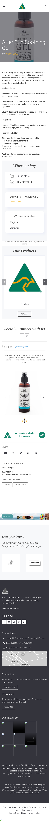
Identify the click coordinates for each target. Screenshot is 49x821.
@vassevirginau (21, 346)
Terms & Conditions (17, 813)
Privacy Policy (34, 813)
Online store (23, 176)
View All (24, 314)
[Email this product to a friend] (5, 453)
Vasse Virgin (12, 54)
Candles (25, 304)
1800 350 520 (11, 643)
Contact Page (10, 687)
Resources (8, 707)
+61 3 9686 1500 (25, 643)
